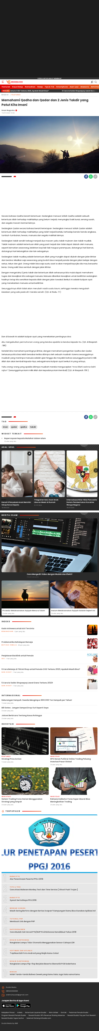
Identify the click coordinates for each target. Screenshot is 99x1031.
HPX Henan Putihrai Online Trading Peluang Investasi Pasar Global (70, 760)
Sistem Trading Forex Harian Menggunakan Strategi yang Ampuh (22, 800)
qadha (23, 427)
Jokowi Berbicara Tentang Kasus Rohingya (22, 715)
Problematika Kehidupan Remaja (17, 642)
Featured (16, 95)
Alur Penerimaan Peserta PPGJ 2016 (26, 879)
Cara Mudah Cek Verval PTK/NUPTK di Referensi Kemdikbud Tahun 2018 (43, 932)
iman (5, 427)
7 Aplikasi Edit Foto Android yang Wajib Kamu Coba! (34, 953)
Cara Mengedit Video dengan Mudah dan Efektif (49, 574)
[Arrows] (3, 470)
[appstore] (8, 1007)
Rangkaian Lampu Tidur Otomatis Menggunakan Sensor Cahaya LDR (42, 942)
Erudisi (5, 95)
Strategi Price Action (11, 759)
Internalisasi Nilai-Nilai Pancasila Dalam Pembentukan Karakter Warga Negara (82, 502)
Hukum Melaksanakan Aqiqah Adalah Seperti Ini (73, 610)
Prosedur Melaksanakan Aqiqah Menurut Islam (23, 610)
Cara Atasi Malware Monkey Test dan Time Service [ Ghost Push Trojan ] (44, 889)
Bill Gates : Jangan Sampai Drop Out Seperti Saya (25, 707)
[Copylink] (95, 177)
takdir (33, 427)
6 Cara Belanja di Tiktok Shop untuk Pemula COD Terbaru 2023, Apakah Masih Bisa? (41, 669)
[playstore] (23, 1007)
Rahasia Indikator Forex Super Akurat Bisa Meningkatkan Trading (70, 800)
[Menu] (3, 82)
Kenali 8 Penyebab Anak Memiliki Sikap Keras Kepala (16, 503)
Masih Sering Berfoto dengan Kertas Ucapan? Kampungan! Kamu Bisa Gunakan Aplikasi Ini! (53, 910)
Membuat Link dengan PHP (22, 921)
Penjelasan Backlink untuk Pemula (18, 655)
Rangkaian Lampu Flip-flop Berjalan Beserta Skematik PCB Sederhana (43, 963)
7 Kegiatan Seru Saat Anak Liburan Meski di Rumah (46, 501)
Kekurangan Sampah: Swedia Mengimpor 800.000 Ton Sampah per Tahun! (37, 700)
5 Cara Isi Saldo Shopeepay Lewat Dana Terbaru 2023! (57, 91)
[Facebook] (86, 177)
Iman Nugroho (8, 110)
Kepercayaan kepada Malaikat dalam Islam (25, 438)
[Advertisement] (49, 39)
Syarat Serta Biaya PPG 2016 (23, 900)
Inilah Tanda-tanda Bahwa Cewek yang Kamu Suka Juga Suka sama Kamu (45, 974)
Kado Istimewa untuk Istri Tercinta (18, 628)
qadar (14, 427)
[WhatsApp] (91, 177)
